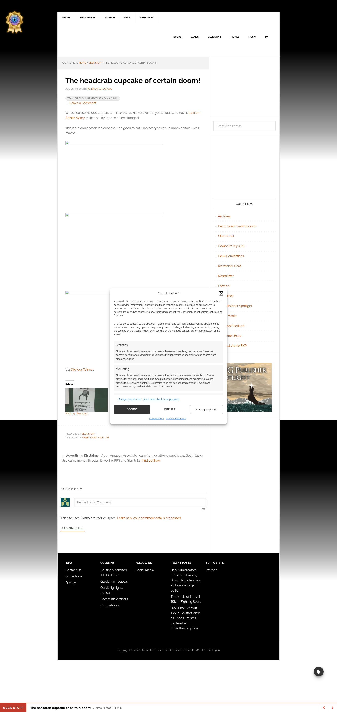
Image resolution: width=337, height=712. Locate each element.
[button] (221, 293)
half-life (103, 437)
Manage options (206, 409)
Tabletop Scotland (231, 326)
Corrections (73, 576)
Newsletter (226, 276)
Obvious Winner (82, 369)
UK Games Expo (229, 336)
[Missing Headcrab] (86, 400)
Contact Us (73, 570)
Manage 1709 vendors (129, 399)
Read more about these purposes (161, 399)
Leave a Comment (83, 103)
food (93, 437)
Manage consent (319, 671)
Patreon (223, 286)
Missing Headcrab (76, 413)
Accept (131, 409)
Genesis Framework (181, 650)
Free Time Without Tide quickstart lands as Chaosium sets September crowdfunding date (185, 618)
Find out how (151, 460)
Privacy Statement (176, 418)
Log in (216, 650)
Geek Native (90, 40)
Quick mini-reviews (114, 581)
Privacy (70, 582)
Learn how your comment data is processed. (149, 518)
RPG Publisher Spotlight (235, 306)
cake (85, 437)
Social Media (227, 316)
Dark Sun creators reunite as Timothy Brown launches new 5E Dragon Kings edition (186, 580)
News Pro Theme (153, 650)
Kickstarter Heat (229, 266)
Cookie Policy (156, 418)
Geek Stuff (88, 433)
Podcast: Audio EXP (232, 346)
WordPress (203, 650)
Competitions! (110, 605)
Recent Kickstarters (114, 599)
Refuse (169, 409)
